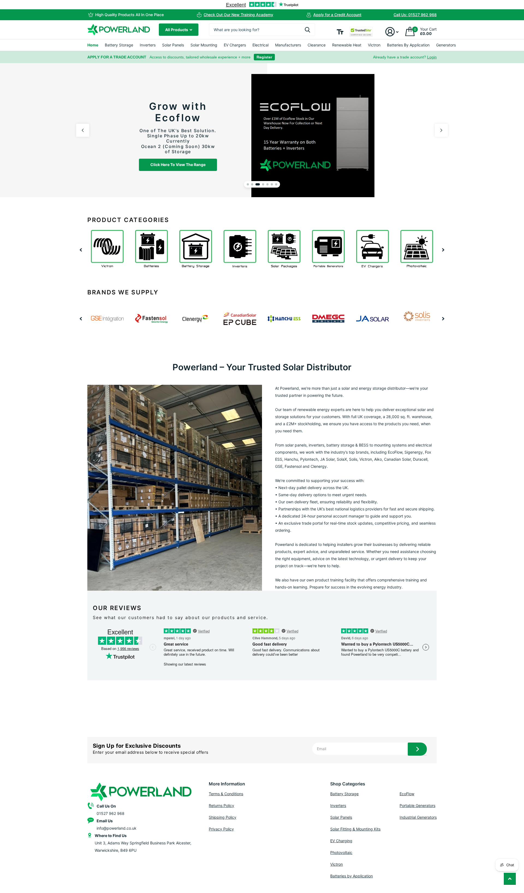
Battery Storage (119, 45)
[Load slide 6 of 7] (272, 184)
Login (432, 57)
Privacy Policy (221, 829)
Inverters (148, 45)
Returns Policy (221, 805)
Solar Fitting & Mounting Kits (355, 829)
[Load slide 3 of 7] (257, 184)
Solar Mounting (203, 45)
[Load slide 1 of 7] (248, 184)
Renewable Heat (346, 45)
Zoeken (307, 29)
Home (92, 45)
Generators (446, 45)
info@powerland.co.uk (116, 828)
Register (264, 57)
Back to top (510, 879)
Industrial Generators (418, 817)
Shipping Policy (222, 817)
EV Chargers (235, 45)
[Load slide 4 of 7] (263, 184)
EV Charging (341, 840)
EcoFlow (407, 793)
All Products (177, 29)
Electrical (260, 45)
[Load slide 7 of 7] (276, 184)
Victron (374, 45)
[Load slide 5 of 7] (267, 184)
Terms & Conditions (226, 793)
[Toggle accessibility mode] (340, 32)
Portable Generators (417, 805)
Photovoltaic (341, 852)
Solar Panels (173, 45)
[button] (80, 250)
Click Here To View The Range (177, 164)
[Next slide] (441, 130)
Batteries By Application (408, 45)
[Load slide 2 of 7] (252, 184)
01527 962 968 (110, 813)
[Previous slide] (82, 130)
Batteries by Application (351, 876)
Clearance (317, 45)
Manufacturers (288, 45)
